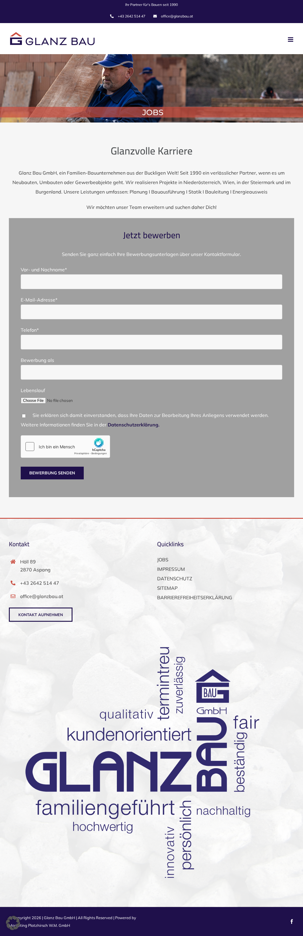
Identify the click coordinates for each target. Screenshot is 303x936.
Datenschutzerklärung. (133, 425)
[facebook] (291, 921)
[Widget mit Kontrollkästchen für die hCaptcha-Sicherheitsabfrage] (65, 446)
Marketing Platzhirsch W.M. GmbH (39, 925)
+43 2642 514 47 (39, 583)
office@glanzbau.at (41, 596)
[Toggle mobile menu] (291, 39)
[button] (13, 923)
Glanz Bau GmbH (59, 917)
